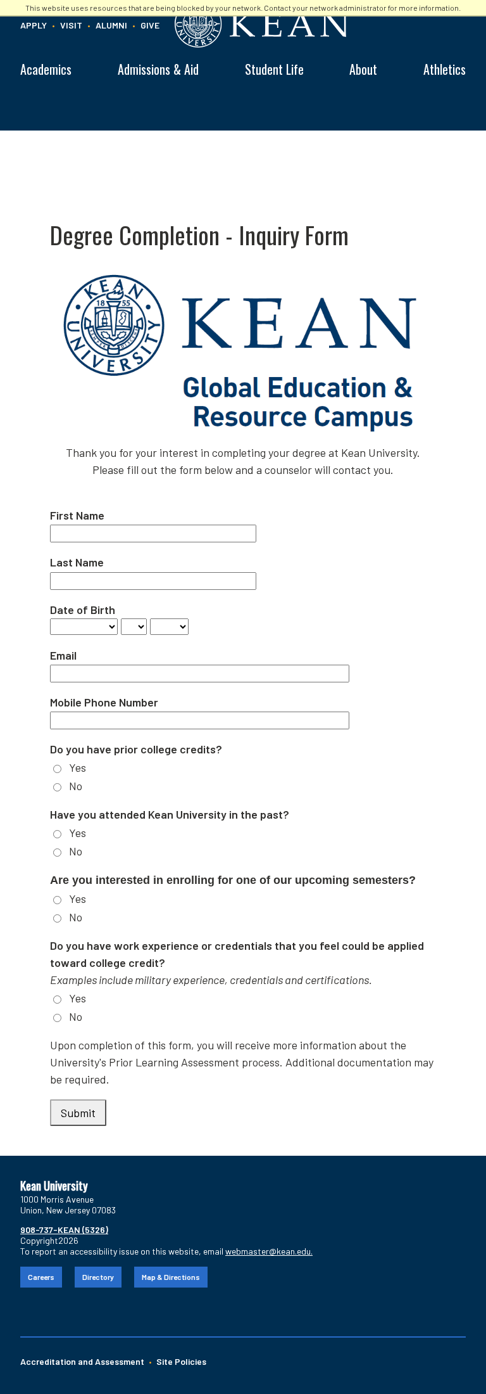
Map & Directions (171, 1276)
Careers (41, 1276)
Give (149, 25)
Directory (98, 1276)
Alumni (111, 25)
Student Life (274, 69)
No (75, 786)
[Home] (318, 24)
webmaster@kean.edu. (269, 1251)
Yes (77, 767)
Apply (33, 25)
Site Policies (181, 1361)
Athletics (444, 69)
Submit (78, 1113)
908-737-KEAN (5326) (64, 1229)
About (363, 69)
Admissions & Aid (158, 69)
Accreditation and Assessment (82, 1361)
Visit (71, 25)
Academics (46, 69)
